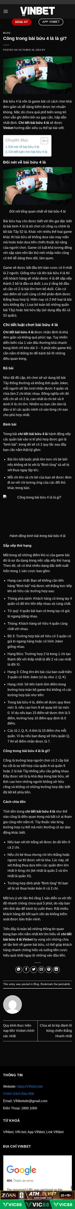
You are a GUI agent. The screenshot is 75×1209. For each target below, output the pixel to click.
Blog (6, 33)
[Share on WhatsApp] (18, 969)
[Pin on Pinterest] (48, 969)
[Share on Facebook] (26, 969)
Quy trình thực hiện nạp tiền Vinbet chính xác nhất (18, 1031)
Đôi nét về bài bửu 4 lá (24, 146)
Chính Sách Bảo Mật (18, 1093)
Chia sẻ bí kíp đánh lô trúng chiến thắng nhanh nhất (56, 1031)
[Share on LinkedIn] (56, 969)
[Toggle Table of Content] (42, 140)
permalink (64, 984)
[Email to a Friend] (41, 969)
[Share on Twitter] (33, 969)
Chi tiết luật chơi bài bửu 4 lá (28, 151)
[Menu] (5, 11)
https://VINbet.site (30, 1086)
